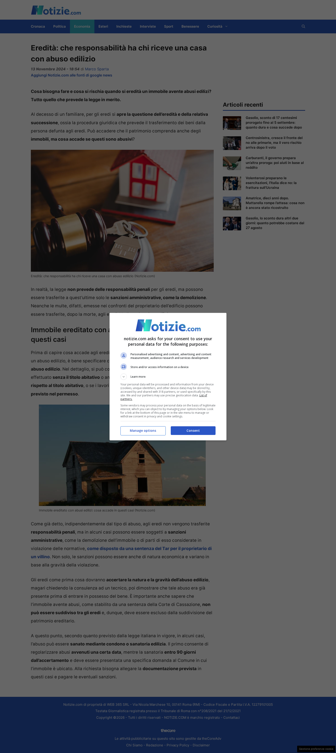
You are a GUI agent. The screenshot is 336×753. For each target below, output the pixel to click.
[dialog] (168, 376)
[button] (168, 377)
